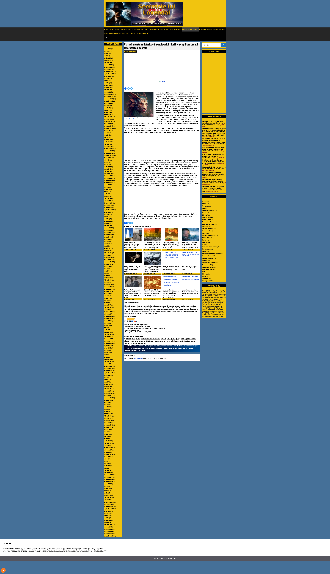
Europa (214, 296)
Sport (203, 271)
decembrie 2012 (108, 420)
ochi (172, 341)
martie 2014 (107, 386)
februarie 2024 (108, 117)
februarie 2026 (108, 62)
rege (220, 308)
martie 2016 (107, 332)
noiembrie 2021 (108, 178)
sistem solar (218, 311)
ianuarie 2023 (108, 146)
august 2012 (107, 429)
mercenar (157, 341)
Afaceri (111, 29)
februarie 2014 (108, 389)
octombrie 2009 (108, 506)
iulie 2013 (106, 404)
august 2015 (107, 348)
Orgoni (106, 33)
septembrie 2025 (109, 74)
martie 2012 (107, 441)
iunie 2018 (107, 271)
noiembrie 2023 (108, 123)
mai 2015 (106, 355)
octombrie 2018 (108, 262)
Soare (205, 313)
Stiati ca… (125, 33)
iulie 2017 (106, 296)
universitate (219, 314)
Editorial (204, 215)
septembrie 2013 (108, 400)
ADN (127, 339)
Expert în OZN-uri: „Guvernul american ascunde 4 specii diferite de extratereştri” (213, 156)
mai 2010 (106, 491)
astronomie (220, 291)
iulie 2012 (106, 432)
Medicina (132, 33)
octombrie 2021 (108, 180)
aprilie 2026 (107, 58)
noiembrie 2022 (108, 151)
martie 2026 (107, 60)
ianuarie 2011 (107, 472)
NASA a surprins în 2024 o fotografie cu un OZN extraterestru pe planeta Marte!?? (214, 167)
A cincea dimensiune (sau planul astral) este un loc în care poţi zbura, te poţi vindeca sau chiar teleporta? (213, 149)
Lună (212, 301)
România (213, 309)
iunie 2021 (107, 189)
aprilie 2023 (107, 139)
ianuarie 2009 (108, 527)
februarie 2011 (108, 470)
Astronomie (123, 29)
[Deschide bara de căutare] (106, 38)
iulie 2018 (106, 268)
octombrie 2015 (108, 343)
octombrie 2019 (108, 234)
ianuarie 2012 (107, 445)
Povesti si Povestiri (207, 256)
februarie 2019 (108, 253)
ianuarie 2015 (107, 364)
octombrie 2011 (108, 452)
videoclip (212, 316)
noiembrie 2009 (108, 504)
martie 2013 (107, 413)
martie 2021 (107, 196)
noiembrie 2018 (108, 259)
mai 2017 (106, 300)
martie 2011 (107, 468)
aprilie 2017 (107, 302)
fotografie (215, 297)
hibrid (182, 339)
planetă (206, 308)
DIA (165, 339)
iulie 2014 (106, 377)
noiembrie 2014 (108, 368)
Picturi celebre (206, 249)
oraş (218, 304)
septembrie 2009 (109, 509)
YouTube (219, 316)
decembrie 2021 (108, 176)
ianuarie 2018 (107, 282)
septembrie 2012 (108, 427)
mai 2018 (106, 273)
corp (162, 339)
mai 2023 (106, 137)
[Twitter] (128, 88)
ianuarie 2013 (107, 418)
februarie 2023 (108, 144)
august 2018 (107, 266)
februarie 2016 (108, 334)
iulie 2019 (106, 241)
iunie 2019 (107, 244)
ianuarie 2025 (108, 92)
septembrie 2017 (108, 291)
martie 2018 (107, 278)
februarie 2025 (108, 89)
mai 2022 (106, 164)
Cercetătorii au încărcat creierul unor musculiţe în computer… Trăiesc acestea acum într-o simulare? (213, 122)
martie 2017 (107, 305)
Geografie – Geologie (175, 29)
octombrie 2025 (108, 71)
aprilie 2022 (107, 167)
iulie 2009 (106, 513)
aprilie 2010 (107, 493)
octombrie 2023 (108, 126)
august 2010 (107, 484)
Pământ (214, 308)
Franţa (223, 297)
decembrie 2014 (108, 366)
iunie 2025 (107, 80)
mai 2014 (106, 382)
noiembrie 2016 (108, 314)
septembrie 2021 (108, 182)
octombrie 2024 (108, 99)
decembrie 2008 (108, 529)
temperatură (141, 343)
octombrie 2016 (108, 316)
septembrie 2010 (108, 481)
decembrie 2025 (108, 67)
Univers (210, 314)
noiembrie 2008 (108, 531)
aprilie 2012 (107, 438)
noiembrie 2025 (108, 69)
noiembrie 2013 (108, 395)
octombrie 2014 (108, 370)
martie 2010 (107, 495)
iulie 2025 (106, 78)
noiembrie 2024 (108, 96)
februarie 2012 (108, 443)
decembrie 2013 (108, 393)
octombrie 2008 (108, 534)
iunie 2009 (107, 515)
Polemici (204, 251)
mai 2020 (106, 219)
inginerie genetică (190, 339)
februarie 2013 (108, 416)
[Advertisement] (161, 67)
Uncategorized (206, 281)
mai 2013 (106, 409)
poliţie (193, 341)
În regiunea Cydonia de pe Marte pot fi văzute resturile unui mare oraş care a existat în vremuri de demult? (213, 161)
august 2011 (107, 457)
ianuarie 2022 (108, 173)
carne (155, 339)
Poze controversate (115, 33)
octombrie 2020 (108, 207)
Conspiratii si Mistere (150, 29)
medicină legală (148, 341)
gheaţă (178, 339)
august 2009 (107, 511)
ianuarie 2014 (108, 391)
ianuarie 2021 (107, 201)
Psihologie (205, 260)
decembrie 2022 (108, 148)
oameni (168, 341)
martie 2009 (107, 522)
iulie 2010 (106, 486)
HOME (106, 29)
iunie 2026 (107, 53)
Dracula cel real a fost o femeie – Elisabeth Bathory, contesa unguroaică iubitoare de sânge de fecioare (213, 173)
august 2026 (107, 49)
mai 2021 (106, 191)
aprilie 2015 (107, 357)
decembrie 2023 (108, 121)
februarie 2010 (108, 497)
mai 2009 (106, 518)
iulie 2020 (106, 214)
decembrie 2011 (108, 447)
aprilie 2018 (107, 275)
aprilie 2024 (107, 112)
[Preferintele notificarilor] (3, 570)
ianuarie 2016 (107, 336)
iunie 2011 (106, 461)
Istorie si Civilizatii (137, 29)
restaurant (133, 343)
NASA (208, 302)
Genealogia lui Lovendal (208, 222)
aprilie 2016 (107, 330)
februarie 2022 (108, 171)
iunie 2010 (107, 488)
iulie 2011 (106, 459)
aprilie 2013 (107, 411)
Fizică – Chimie (206, 219)
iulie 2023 (106, 133)
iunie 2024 (107, 108)
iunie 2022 (107, 162)
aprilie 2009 (107, 520)
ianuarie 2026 (108, 65)
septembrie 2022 (109, 155)
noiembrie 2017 (108, 287)
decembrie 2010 (108, 475)
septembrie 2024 (109, 101)
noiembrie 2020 (108, 205)
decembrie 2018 (108, 257)
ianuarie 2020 (108, 228)
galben (173, 339)
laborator (127, 341)
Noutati (204, 240)
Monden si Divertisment (208, 235)
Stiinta (215, 29)
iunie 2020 (107, 216)
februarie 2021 (108, 198)
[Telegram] (131, 88)
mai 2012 (106, 436)
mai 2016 (106, 327)
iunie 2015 (107, 352)
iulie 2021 (106, 187)
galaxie (205, 299)
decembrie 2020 (108, 203)
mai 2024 (106, 110)
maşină (141, 341)
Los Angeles (134, 341)
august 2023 (107, 130)
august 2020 (107, 212)
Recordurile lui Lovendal (209, 262)
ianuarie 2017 (107, 309)
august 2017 (107, 293)
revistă (205, 309)
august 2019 (107, 239)
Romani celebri (206, 265)
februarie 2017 (108, 307)
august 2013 (107, 402)
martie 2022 (107, 169)
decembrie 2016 (108, 312)
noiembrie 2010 (108, 477)
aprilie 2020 (107, 221)
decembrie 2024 (108, 94)
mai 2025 (106, 83)
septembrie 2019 (108, 237)
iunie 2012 (107, 434)
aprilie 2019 (107, 248)
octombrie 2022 (108, 153)
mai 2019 (106, 246)
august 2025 (107, 76)
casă (158, 339)
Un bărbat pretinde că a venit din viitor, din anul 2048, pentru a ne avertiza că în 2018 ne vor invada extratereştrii (162, 346)
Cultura (138, 33)
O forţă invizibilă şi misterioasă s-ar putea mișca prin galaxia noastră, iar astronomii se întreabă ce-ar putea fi (212, 181)
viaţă (205, 316)
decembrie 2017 (108, 284)
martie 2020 (107, 223)
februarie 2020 (108, 225)
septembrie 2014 (109, 373)
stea (211, 313)
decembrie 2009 (108, 502)
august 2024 (107, 103)
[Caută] (223, 45)
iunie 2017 (107, 298)
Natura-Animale (163, 29)
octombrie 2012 (108, 425)
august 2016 (107, 321)
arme (133, 339)
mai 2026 (106, 56)
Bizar (129, 29)
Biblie (205, 292)
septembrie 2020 (109, 210)
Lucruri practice (206, 231)
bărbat (138, 339)
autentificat (138, 359)
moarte (162, 341)
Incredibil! (144, 33)
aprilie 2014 (107, 384)
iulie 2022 (106, 160)
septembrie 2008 (109, 536)
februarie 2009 (108, 524)
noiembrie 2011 (108, 450)
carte (217, 292)
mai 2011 (106, 463)
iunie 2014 (107, 379)
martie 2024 (107, 114)
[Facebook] (125, 88)
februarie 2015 (108, 361)
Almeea (116, 29)
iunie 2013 (107, 407)
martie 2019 (107, 250)
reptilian (126, 343)
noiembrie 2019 (108, 232)
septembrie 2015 (108, 346)
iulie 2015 (106, 350)
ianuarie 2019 (107, 255)
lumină (205, 301)
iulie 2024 (107, 105)
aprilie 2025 (107, 85)
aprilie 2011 (107, 466)
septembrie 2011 (108, 454)
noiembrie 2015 (108, 341)
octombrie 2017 (108, 289)
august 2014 (107, 375)
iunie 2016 (107, 325)
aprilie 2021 (107, 194)
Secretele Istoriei (207, 269)
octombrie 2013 (108, 398)
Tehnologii (221, 29)
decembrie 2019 (108, 230)
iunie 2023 (107, 135)
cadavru (143, 339)
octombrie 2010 (108, 479)
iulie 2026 (106, 51)
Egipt (208, 296)
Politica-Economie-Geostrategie (211, 253)
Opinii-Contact (206, 242)
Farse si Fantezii (207, 217)
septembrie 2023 (109, 128)
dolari (168, 339)
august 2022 (107, 157)
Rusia (220, 309)
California (149, 339)
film (208, 297)
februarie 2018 (108, 280)
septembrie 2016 (108, 318)
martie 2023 (107, 142)
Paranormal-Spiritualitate (190, 29)
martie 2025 (107, 87)
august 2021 (107, 185)
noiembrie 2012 (108, 423)
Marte (218, 301)
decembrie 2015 (108, 339)
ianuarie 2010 (107, 500)
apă (130, 339)
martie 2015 (107, 359)
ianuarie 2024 (108, 119)
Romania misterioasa (205, 29)
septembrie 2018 (108, 264)
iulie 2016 (106, 323)
